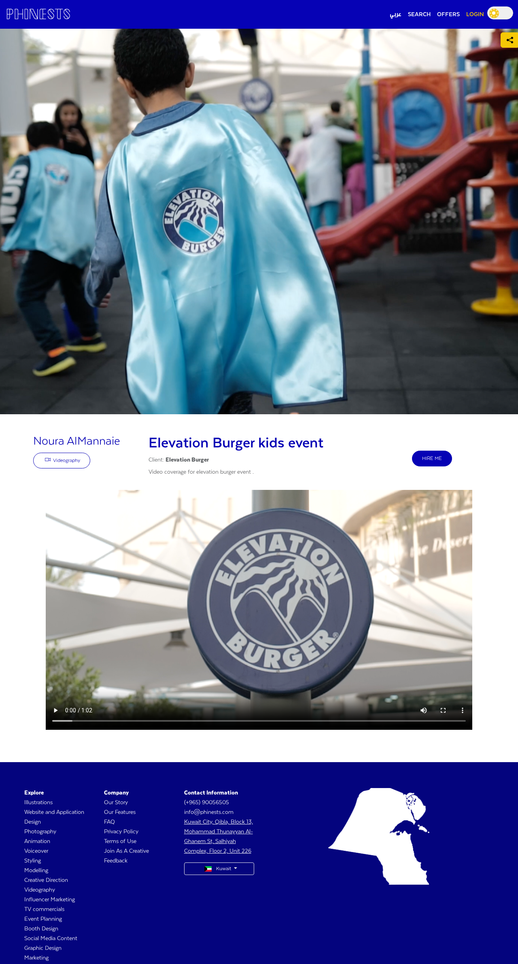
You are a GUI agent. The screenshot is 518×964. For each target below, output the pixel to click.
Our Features (120, 812)
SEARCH (419, 14)
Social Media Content (50, 938)
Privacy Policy (121, 831)
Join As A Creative (126, 851)
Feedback (115, 861)
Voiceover (36, 851)
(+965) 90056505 (206, 802)
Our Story (116, 802)
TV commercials (44, 909)
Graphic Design (43, 948)
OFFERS (448, 14)
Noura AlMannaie (76, 441)
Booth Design (41, 929)
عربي (395, 14)
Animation (37, 841)
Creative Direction (46, 880)
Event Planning (43, 919)
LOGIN (475, 14)
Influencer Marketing (49, 899)
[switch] (500, 12)
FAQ (109, 822)
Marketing (36, 958)
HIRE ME (432, 459)
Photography (40, 831)
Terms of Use (120, 841)
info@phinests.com (209, 812)
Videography (66, 461)
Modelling (36, 870)
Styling (32, 861)
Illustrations (38, 802)
